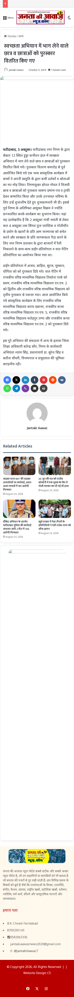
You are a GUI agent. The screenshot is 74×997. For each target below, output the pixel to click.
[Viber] (25, 388)
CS (49, 973)
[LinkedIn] (25, 380)
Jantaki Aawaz (16, 70)
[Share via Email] (34, 388)
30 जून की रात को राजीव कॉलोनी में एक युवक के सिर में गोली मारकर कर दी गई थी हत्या (54, 482)
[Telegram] (16, 388)
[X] (16, 380)
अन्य (21, 36)
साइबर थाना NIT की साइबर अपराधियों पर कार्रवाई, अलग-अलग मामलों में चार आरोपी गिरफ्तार (17, 484)
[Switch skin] (69, 19)
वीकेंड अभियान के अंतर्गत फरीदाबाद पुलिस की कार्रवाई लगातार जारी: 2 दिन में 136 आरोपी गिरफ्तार (17, 527)
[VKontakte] (62, 380)
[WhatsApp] (7, 388)
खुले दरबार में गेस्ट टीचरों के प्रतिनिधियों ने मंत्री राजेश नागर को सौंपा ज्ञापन (55, 525)
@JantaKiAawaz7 (26, 951)
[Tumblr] (34, 380)
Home (11, 36)
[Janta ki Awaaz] (41, 17)
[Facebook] (7, 380)
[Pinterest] (43, 380)
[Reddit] (53, 380)
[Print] (43, 388)
